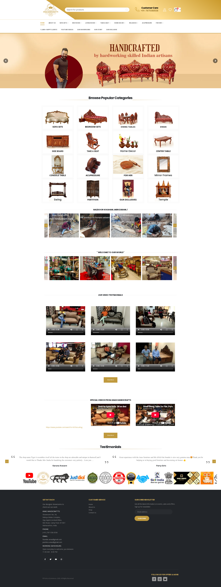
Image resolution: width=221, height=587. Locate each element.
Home (42, 23)
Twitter (50, 559)
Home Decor (119, 23)
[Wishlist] (170, 9)
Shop (90, 510)
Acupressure (147, 23)
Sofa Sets (63, 23)
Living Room (90, 23)
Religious (133, 23)
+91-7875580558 (149, 10)
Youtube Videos (67, 30)
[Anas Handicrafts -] (50, 9)
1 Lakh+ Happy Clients (48, 30)
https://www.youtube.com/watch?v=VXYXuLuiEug (64, 427)
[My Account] (165, 9)
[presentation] (46, 225)
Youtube (56, 559)
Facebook (45, 559)
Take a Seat (104, 23)
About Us (52, 23)
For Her (159, 23)
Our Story (98, 30)
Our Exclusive (111, 30)
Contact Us (92, 513)
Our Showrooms (83, 30)
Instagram (61, 559)
